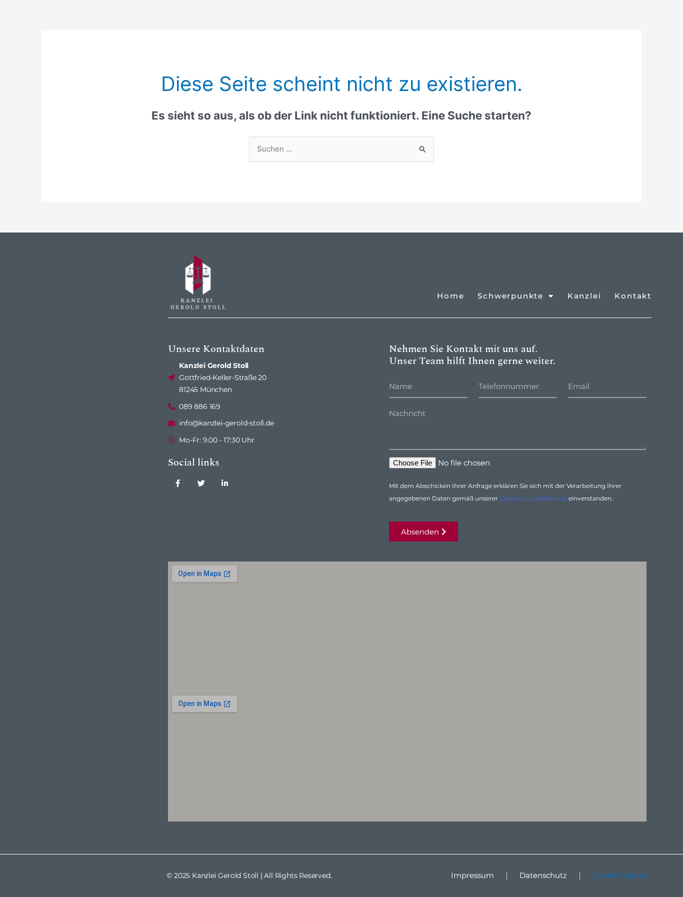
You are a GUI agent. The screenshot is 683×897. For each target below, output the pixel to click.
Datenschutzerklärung (533, 498)
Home (450, 295)
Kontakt (633, 295)
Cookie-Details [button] (619, 875)
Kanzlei (585, 295)
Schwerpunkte (511, 295)
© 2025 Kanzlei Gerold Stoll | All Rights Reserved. (249, 875)
